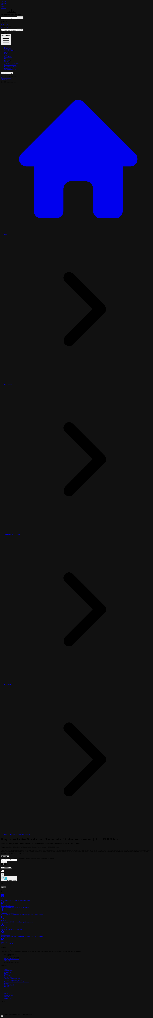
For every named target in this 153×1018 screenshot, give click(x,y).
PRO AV (7, 47)
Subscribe (3, 8)
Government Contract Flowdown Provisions (16, 982)
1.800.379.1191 (8, 960)
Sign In (6, 993)
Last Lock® (7, 68)
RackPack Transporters (11, 66)
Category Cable (8, 50)
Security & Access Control (11, 63)
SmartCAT (7, 55)
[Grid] (2, 864)
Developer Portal (9, 985)
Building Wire (8, 49)
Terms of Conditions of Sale (12, 978)
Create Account (8, 995)
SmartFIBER (8, 57)
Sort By (3, 866)
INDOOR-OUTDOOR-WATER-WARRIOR (17, 834)
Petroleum (7, 60)
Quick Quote (8, 998)
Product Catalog (7, 73)
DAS (6, 53)
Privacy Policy (8, 977)
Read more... (4, 856)
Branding (6, 983)
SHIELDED (7, 684)
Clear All (3, 887)
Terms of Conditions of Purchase (13, 980)
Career (6, 969)
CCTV (6, 52)
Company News (8, 970)
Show (2, 869)
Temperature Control (10, 65)
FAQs (6, 974)
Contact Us (7, 972)
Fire (5, 58)
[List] (5, 864)
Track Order (4, 3)
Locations (3, 1)
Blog (2, 4)
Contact (3, 6)
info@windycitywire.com (11, 959)
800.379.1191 (4, 24)
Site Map (6, 986)
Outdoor (6, 61)
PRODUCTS (8, 384)
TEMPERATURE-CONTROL (13, 534)
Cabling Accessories (10, 69)
